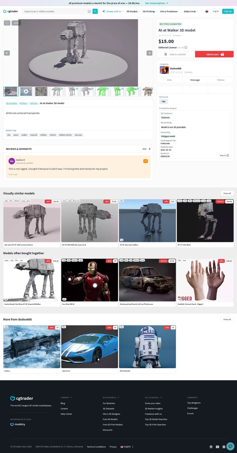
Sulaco (7, 371)
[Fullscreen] (7, 23)
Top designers (194, 402)
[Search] (95, 11)
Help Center (66, 413)
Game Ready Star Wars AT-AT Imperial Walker (22, 304)
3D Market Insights (154, 408)
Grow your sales (152, 403)
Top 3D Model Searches (156, 419)
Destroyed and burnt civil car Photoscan (136, 304)
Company (65, 397)
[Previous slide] (7, 53)
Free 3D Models (110, 419)
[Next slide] (149, 53)
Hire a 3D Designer (111, 413)
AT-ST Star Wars (184, 245)
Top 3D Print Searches (155, 424)
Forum (190, 413)
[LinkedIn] (211, 447)
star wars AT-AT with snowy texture (18, 245)
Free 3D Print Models (113, 424)
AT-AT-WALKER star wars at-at (74, 245)
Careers (64, 408)
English (125, 446)
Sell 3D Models (152, 397)
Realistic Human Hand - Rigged (190, 304)
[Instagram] (224, 447)
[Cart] (206, 11)
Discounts (107, 429)
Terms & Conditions (96, 446)
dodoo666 (175, 68)
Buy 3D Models (109, 397)
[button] (89, 11)
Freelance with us (153, 413)
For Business (109, 403)
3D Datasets (108, 408)
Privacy (113, 446)
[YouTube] (217, 447)
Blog (63, 403)
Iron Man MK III (68, 304)
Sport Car (66, 371)
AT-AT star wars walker (129, 245)
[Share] (221, 90)
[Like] (169, 90)
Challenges (192, 408)
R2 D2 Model (125, 371)
